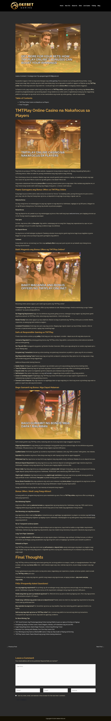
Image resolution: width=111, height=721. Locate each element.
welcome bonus (74, 213)
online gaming (53, 81)
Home (61, 5)
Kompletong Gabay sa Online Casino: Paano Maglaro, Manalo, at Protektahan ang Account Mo (44, 624)
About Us (74, 5)
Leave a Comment (20, 76)
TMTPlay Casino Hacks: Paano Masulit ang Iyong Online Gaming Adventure (38, 634)
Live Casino (86, 5)
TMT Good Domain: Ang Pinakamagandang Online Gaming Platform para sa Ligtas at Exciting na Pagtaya (47, 622)
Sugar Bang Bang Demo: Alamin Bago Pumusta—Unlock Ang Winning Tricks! (38, 627)
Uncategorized (31, 76)
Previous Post (12, 647)
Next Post (100, 647)
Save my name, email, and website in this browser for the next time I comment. (41, 696)
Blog (99, 5)
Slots (80, 5)
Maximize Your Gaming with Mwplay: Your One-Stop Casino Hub (35, 629)
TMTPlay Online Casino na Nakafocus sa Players (34, 102)
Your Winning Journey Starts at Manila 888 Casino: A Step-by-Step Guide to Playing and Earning (44, 632)
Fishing (94, 5)
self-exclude (48, 373)
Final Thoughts (24, 105)
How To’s (67, 5)
